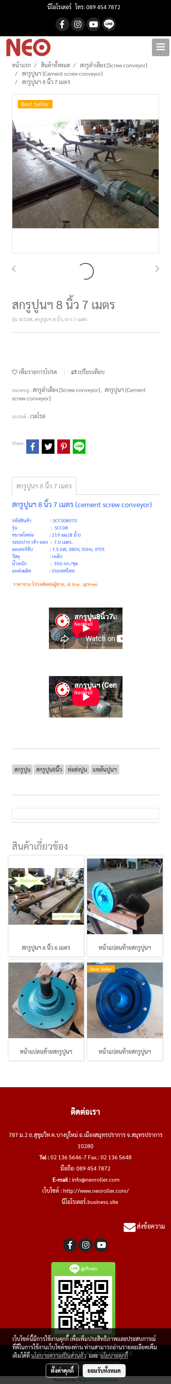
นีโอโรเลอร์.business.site (90, 1201)
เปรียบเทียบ (91, 371)
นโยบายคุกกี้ (114, 1355)
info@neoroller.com (96, 1179)
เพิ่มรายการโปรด (37, 371)
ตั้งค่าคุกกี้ (62, 1370)
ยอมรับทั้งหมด (104, 1370)
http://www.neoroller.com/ (96, 1190)
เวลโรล (37, 416)
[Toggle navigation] (160, 47)
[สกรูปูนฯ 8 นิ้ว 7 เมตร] (85, 174)
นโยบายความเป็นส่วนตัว (58, 1355)
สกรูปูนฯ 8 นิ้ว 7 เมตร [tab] (44, 486)
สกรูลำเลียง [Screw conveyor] (67, 389)
